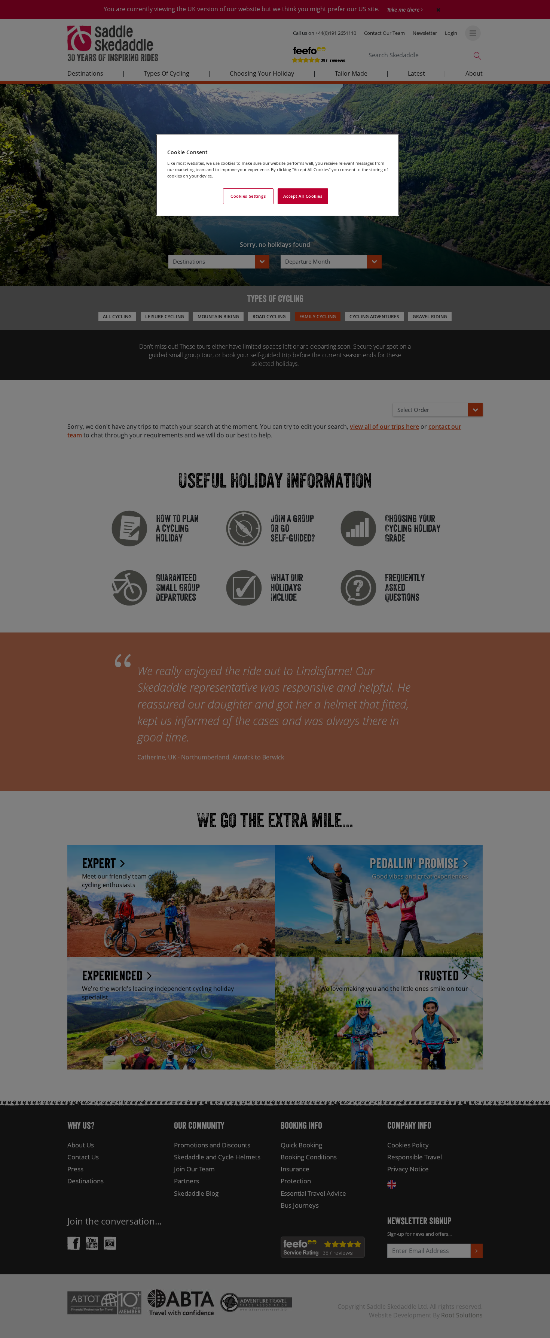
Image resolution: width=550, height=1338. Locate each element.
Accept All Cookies (302, 196)
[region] (277, 175)
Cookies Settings (248, 196)
